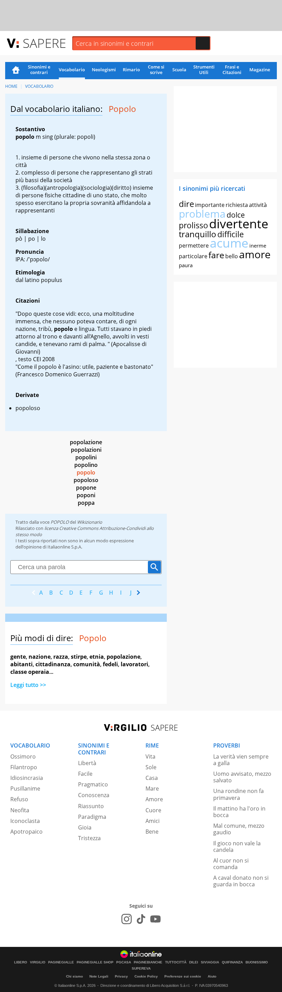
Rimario (131, 69)
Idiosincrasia (26, 778)
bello (231, 256)
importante (210, 205)
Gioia (84, 827)
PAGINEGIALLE (61, 962)
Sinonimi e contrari (39, 69)
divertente (238, 223)
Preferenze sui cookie (182, 976)
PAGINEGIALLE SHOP (95, 962)
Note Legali (98, 976)
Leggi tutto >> (28, 685)
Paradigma (92, 817)
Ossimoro (23, 756)
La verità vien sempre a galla (241, 760)
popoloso (86, 480)
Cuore (153, 810)
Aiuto (212, 976)
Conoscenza (93, 795)
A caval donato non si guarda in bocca (241, 881)
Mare (152, 788)
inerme (257, 245)
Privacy (121, 976)
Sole (150, 767)
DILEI (193, 962)
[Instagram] (126, 919)
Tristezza (89, 838)
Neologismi (104, 69)
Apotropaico (26, 831)
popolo (86, 472)
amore (255, 254)
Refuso (19, 799)
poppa (86, 503)
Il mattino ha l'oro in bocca (239, 812)
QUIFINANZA (232, 962)
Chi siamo (74, 976)
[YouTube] (155, 919)
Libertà (87, 763)
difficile (230, 234)
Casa (151, 778)
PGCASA (123, 962)
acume (229, 242)
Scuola (179, 69)
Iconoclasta (25, 821)
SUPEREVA (141, 968)
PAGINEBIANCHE (148, 962)
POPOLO (60, 522)
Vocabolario (72, 69)
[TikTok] (141, 919)
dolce (236, 215)
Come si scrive (156, 69)
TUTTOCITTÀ (175, 962)
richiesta (237, 205)
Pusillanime (25, 788)
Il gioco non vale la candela (237, 846)
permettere (194, 245)
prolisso (193, 225)
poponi (86, 495)
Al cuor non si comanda (231, 864)
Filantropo (23, 767)
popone (86, 487)
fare (216, 255)
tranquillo (197, 234)
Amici (152, 821)
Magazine (259, 69)
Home (16, 70)
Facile (85, 773)
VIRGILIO (37, 962)
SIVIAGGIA (210, 962)
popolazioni (86, 449)
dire (186, 203)
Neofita (19, 810)
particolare (193, 256)
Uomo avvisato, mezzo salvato (242, 777)
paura (186, 265)
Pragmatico (93, 784)
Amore (154, 799)
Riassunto (91, 806)
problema (202, 214)
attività (258, 205)
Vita (150, 756)
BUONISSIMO (257, 962)
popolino (86, 465)
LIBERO (20, 962)
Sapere (44, 43)
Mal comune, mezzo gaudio (238, 829)
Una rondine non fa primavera (238, 794)
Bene (152, 831)
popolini (86, 457)
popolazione (86, 442)
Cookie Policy (146, 976)
